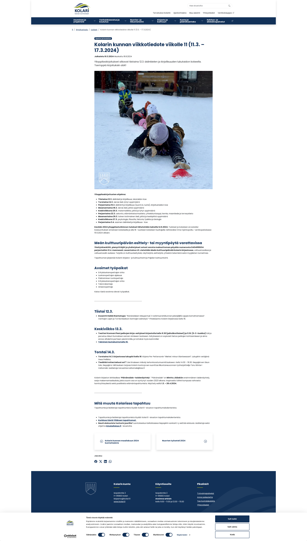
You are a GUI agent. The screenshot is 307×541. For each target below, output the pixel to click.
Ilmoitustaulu (82, 29)
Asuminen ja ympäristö (79, 20)
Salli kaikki (232, 519)
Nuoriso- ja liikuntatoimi (137, 20)
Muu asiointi (194, 13)
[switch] (125, 535)
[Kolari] (82, 8)
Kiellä (232, 535)
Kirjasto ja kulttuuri (162, 20)
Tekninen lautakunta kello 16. (113, 342)
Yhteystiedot (209, 13)
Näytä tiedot (182, 535)
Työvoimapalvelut (205, 493)
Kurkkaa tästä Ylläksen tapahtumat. (117, 420)
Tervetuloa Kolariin (162, 13)
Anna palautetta (205, 497)
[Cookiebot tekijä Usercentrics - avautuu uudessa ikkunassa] (70, 536)
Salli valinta (232, 527)
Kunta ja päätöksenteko (188, 20)
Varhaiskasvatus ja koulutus (109, 20)
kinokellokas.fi (113, 426)
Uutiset (94, 29)
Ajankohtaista (179, 13)
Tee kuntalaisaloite (206, 501)
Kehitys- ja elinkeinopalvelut (216, 20)
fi (72, 29)
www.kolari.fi (119, 501)
